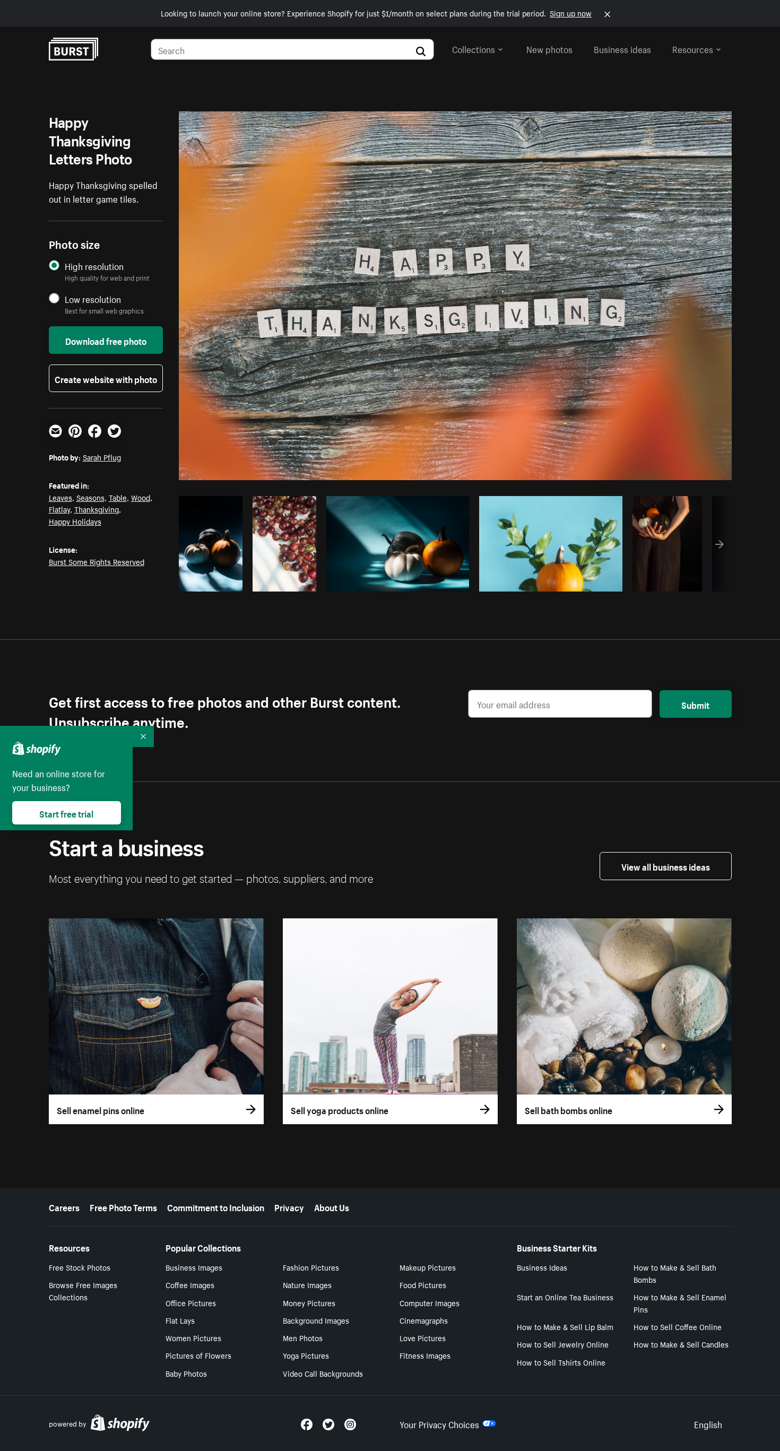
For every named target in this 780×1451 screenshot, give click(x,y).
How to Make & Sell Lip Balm (565, 1326)
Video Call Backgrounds (323, 1373)
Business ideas (622, 48)
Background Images (316, 1320)
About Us (331, 1206)
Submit (695, 704)
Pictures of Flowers (198, 1355)
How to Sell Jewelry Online (563, 1344)
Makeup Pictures (428, 1267)
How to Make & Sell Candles (681, 1344)
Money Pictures (309, 1302)
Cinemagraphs (424, 1320)
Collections (473, 48)
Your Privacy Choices (439, 1423)
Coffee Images (190, 1284)
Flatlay (59, 509)
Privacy (289, 1206)
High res (396, 580)
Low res (214, 580)
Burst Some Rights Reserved (96, 561)
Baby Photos (186, 1373)
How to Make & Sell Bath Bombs (675, 1273)
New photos (549, 48)
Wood (140, 497)
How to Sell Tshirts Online (561, 1362)
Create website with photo (106, 378)
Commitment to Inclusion (215, 1206)
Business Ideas (542, 1267)
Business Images (194, 1267)
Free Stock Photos (79, 1267)
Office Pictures (191, 1302)
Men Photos (303, 1337)
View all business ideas (665, 866)
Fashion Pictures (311, 1267)
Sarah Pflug (102, 457)
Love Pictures (423, 1337)
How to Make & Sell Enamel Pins (680, 1303)
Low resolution (93, 299)
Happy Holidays (75, 521)
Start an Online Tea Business (565, 1296)
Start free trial (66, 813)
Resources (692, 48)
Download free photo (105, 340)
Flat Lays (180, 1320)
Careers (64, 1206)
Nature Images (307, 1284)
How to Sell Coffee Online (678, 1326)
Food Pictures (423, 1284)
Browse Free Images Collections (83, 1290)
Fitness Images (425, 1355)
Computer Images (430, 1302)
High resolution (94, 266)
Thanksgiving (96, 509)
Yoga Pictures (306, 1355)
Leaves (60, 497)
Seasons (90, 497)
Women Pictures (193, 1337)
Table (118, 497)
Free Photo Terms (123, 1206)
